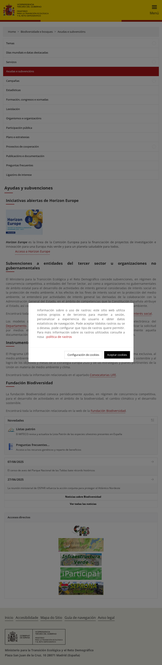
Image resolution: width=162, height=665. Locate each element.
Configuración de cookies (83, 355)
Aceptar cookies (117, 355)
